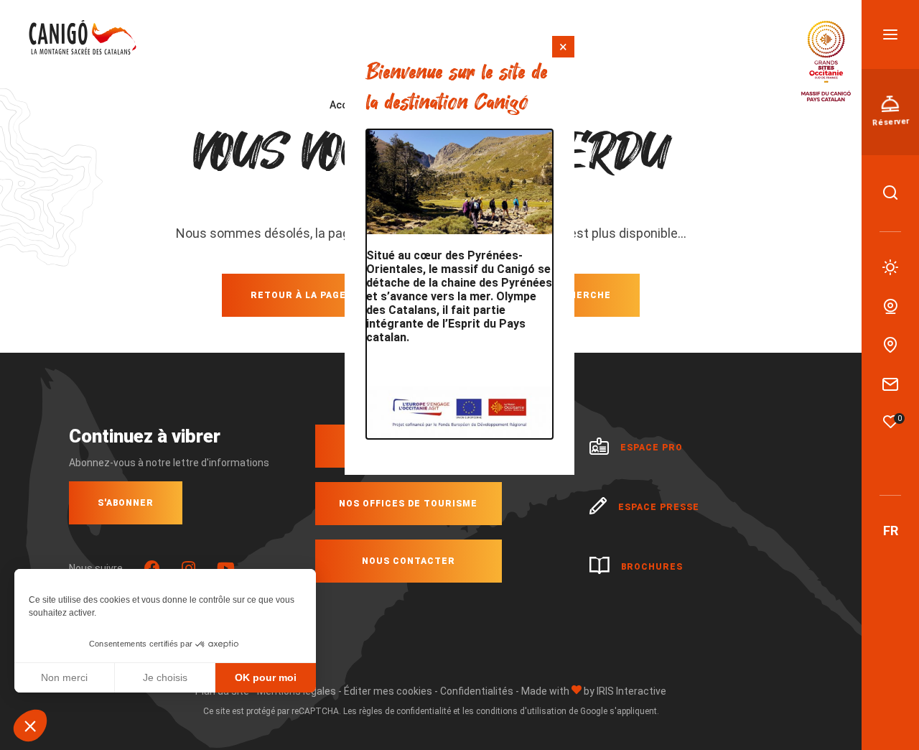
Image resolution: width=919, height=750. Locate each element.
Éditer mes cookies (388, 691)
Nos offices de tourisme (408, 504)
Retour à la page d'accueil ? (330, 295)
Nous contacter (408, 561)
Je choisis (165, 677)
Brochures (652, 567)
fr (890, 530)
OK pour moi (266, 677)
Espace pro (651, 448)
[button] (30, 725)
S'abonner (126, 503)
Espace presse (658, 507)
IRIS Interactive (631, 691)
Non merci (64, 677)
